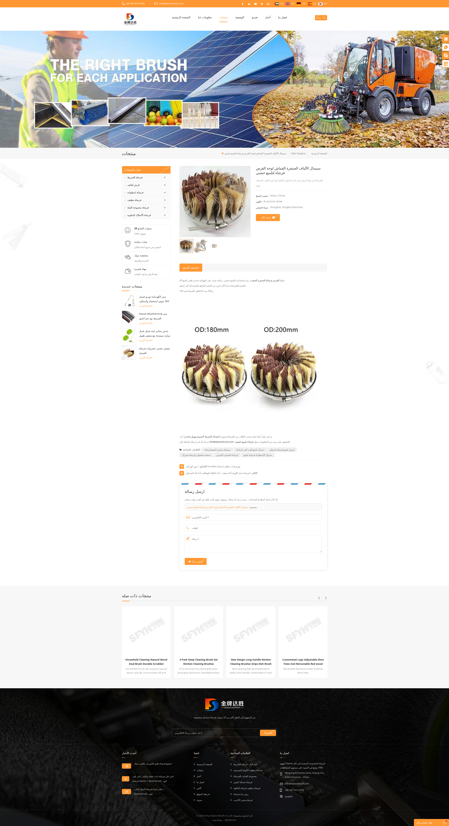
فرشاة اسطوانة (135, 192)
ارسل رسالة (197, 561)
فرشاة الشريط (135, 177)
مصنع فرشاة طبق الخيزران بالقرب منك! (153, 763)
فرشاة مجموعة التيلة (138, 207)
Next (326, 598)
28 (126, 792)
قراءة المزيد (145, 305)
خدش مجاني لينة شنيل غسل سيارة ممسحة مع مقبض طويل (154, 333)
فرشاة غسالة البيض (242, 782)
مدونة (199, 800)
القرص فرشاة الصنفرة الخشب (265, 280)
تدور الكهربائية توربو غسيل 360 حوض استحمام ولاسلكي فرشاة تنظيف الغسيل (154, 299)
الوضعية (239, 17)
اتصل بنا (282, 17)
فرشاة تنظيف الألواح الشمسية (247, 770)
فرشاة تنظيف (134, 200)
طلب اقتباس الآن (424, 822)
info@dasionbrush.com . (222, 441)
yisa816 (289, 796)
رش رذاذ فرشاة (240, 794)
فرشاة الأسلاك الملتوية (139, 215)
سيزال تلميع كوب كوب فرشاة (250, 449)
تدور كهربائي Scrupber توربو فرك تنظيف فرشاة (213, 466)
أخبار (267, 17)
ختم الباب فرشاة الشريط (245, 764)
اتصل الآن (266, 217)
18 (126, 766)
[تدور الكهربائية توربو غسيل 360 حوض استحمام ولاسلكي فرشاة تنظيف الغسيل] (129, 300)
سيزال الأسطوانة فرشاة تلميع (258, 455)
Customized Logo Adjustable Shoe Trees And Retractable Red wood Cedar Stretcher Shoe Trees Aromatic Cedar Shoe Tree (232, 662)
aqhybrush (230, 819)
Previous (319, 598)
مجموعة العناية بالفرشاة (245, 776)
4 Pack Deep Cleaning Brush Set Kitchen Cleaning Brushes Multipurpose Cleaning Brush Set (128, 662)
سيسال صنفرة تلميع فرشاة (217, 449)
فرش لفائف (133, 184)
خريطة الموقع (203, 794)
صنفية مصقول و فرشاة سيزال (196, 455)
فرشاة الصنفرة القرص (227, 455)
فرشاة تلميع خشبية (244, 441)
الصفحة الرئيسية (181, 17)
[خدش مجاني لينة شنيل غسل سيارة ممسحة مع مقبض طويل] (129, 335)
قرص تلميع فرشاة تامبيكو (282, 449)
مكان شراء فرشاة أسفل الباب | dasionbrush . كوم (149, 791)
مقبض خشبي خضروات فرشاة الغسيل (154, 351)
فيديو (254, 17)
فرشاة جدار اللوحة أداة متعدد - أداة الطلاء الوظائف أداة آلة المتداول (218, 473)
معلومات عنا (205, 17)
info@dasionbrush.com (171, 3)
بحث (319, 17)
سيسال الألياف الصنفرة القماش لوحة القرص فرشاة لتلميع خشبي (217, 507)
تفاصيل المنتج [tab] (191, 267)
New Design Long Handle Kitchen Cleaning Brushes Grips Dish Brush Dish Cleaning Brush (180, 662)
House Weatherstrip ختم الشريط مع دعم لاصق (153, 316)
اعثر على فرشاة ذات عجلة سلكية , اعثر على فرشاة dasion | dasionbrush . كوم (153, 778)
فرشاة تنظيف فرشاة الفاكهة (246, 788)
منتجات (223, 17)
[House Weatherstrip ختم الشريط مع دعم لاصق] (129, 317)
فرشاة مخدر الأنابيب (243, 800)
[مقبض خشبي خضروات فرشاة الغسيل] (129, 352)
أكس (199, 788)
